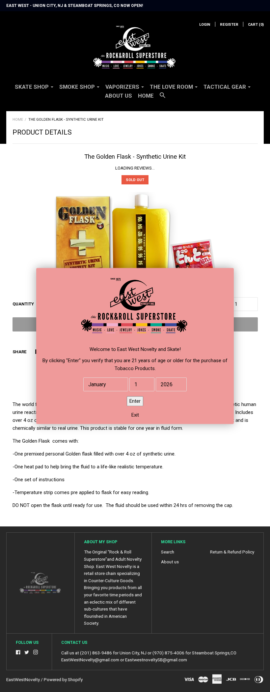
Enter (135, 401)
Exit (135, 415)
